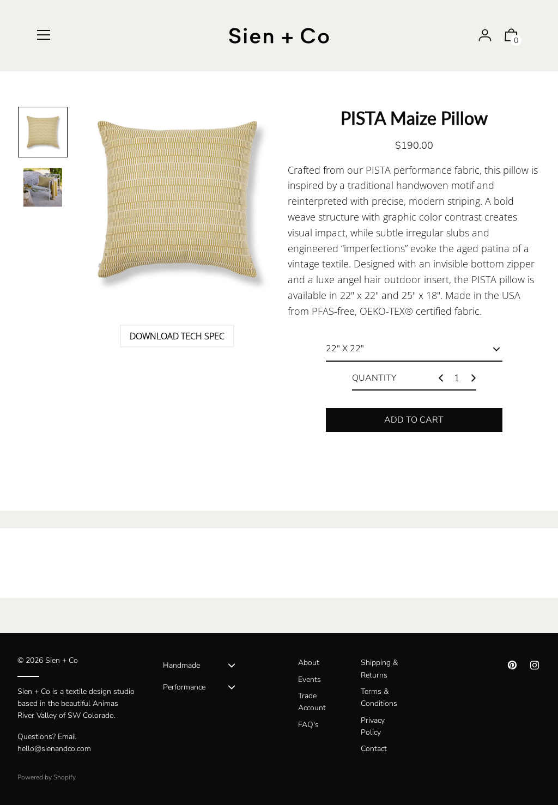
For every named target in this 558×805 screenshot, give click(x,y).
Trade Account (312, 702)
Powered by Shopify (46, 777)
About (308, 662)
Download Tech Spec (177, 336)
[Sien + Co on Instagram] (535, 665)
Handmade (181, 665)
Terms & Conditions (379, 697)
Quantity (374, 378)
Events (309, 679)
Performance (184, 687)
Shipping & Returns (379, 668)
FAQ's (308, 724)
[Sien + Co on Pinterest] (512, 665)
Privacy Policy (373, 726)
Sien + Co (61, 660)
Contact (374, 748)
